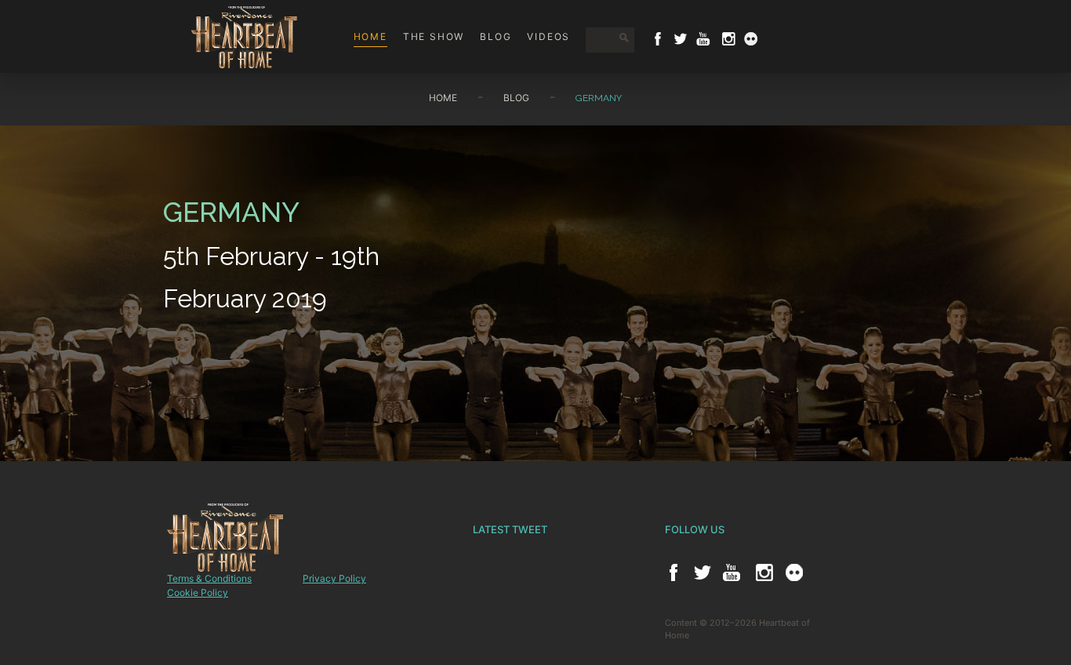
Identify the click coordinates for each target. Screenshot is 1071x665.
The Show (433, 36)
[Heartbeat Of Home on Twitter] (680, 38)
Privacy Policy (334, 578)
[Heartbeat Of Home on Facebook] (658, 38)
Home (370, 36)
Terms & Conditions (209, 578)
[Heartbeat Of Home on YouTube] (703, 38)
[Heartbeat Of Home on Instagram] (727, 38)
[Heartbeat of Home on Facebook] (673, 572)
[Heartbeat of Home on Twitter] (702, 572)
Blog (495, 36)
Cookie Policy (197, 592)
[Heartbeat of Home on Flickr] (794, 572)
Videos (548, 36)
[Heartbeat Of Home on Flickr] (751, 38)
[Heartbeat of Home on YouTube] (731, 572)
